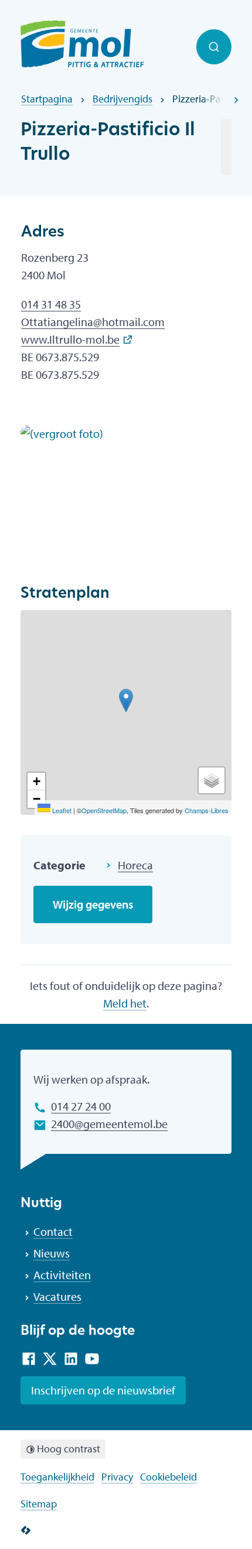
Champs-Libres (207, 810)
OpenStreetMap (104, 810)
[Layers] (211, 780)
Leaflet (60, 810)
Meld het (125, 1003)
